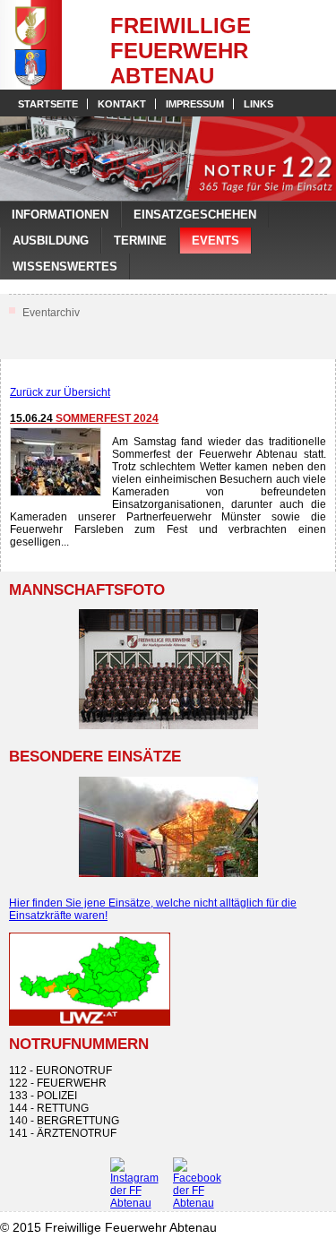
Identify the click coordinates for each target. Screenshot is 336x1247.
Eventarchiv (51, 312)
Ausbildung (51, 240)
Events (215, 240)
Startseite (48, 104)
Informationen (60, 214)
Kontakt (122, 104)
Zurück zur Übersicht (60, 392)
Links (258, 104)
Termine (140, 240)
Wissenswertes (65, 266)
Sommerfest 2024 (84, 418)
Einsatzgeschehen (195, 214)
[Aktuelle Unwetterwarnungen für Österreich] (89, 1022)
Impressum (195, 104)
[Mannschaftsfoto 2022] (168, 669)
